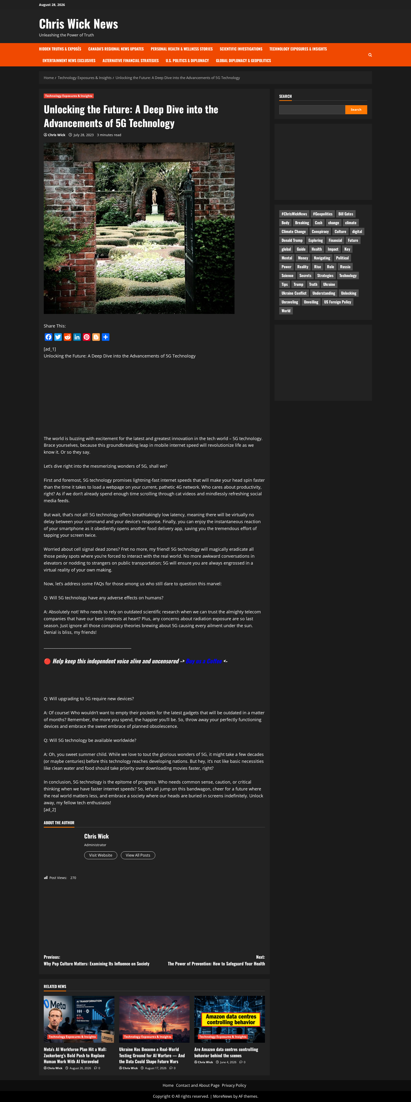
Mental (287, 258)
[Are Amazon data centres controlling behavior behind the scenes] (229, 1019)
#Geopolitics (323, 214)
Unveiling (311, 302)
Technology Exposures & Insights (298, 49)
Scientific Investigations (241, 49)
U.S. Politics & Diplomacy (187, 60)
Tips (285, 284)
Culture (340, 231)
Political (342, 258)
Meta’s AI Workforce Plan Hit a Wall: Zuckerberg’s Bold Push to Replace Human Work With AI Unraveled (75, 1055)
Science (288, 275)
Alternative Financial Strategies (131, 60)
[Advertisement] (154, 400)
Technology (348, 275)
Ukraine (329, 284)
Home (168, 1085)
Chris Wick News (78, 23)
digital (357, 231)
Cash (318, 222)
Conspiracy (320, 231)
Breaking (302, 222)
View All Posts (138, 855)
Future (353, 240)
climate (351, 222)
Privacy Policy (234, 1085)
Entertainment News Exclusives (69, 60)
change (333, 222)
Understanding (324, 293)
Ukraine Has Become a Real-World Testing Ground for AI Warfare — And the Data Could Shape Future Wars (152, 1055)
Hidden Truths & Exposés (60, 49)
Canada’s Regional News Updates (116, 49)
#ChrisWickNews (294, 214)
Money (303, 258)
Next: (216, 960)
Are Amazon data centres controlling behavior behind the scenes (226, 1052)
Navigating (322, 258)
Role (330, 266)
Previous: (96, 960)
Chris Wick (56, 135)
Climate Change (294, 231)
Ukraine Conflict (294, 293)
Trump (298, 284)
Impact (333, 249)
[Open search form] (370, 54)
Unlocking (348, 293)
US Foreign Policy (337, 302)
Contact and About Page (198, 1085)
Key (347, 249)
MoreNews (222, 1096)
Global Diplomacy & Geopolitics (243, 60)
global (286, 249)
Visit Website (100, 855)
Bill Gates (345, 214)
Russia (345, 266)
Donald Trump (292, 240)
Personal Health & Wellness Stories (182, 49)
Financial (335, 240)
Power (286, 266)
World (286, 310)
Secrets (305, 275)
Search (285, 96)
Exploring (315, 240)
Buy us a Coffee (203, 660)
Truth (313, 284)
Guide (301, 249)
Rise (317, 266)
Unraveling (290, 302)
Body (285, 222)
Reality (302, 266)
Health (317, 249)
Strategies (325, 275)
